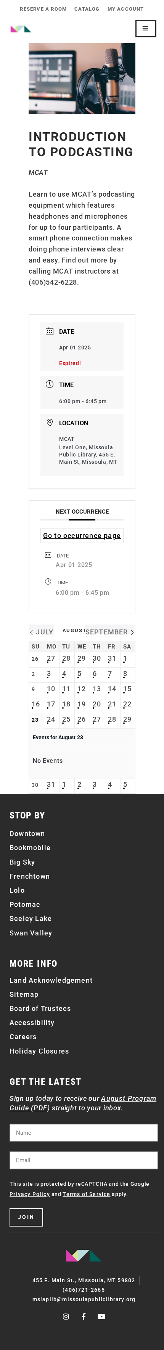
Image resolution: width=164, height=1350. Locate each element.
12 (81, 689)
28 (66, 658)
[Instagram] (66, 1316)
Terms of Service (86, 1194)
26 (81, 719)
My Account (126, 9)
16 (36, 704)
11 (66, 689)
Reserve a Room (43, 9)
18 (66, 704)
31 (112, 658)
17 (51, 704)
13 (97, 689)
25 (66, 719)
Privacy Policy (30, 1194)
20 (97, 704)
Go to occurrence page (82, 536)
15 (127, 689)
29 (81, 658)
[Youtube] (101, 1316)
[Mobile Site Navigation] (145, 28)
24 (51, 719)
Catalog (87, 9)
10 (51, 689)
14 (112, 689)
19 (81, 704)
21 (112, 704)
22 (127, 704)
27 (51, 658)
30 (97, 658)
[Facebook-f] (84, 1316)
